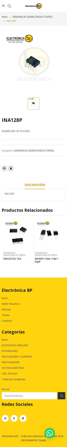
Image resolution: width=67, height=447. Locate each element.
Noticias (6, 309)
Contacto (7, 320)
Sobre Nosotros (11, 303)
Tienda (5, 315)
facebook (14, 418)
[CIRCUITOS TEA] (17, 235)
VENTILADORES (11, 362)
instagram (5, 418)
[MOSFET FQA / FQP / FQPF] (49, 235)
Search (61, 395)
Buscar (5, 389)
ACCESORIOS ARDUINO (15, 345)
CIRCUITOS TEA (12, 258)
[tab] (34, 185)
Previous (4, 242)
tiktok (23, 418)
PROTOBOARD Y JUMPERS (17, 356)
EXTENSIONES (10, 351)
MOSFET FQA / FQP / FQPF (46, 260)
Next (62, 242)
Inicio (5, 298)
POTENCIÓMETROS (13, 367)
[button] (49, 433)
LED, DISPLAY (10, 373)
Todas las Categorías (13, 379)
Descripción (35, 185)
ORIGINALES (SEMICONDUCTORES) (34, 150)
